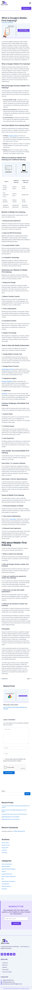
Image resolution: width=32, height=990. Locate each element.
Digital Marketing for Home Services (11, 819)
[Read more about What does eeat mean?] (16, 695)
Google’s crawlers (12, 135)
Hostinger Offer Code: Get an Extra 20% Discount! (14, 814)
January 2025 (5, 842)
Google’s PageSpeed (7, 381)
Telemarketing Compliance (8, 881)
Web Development (6, 886)
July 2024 (4, 850)
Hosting (4, 871)
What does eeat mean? (10, 705)
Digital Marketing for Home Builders (10, 816)
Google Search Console (8, 369)
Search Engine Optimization (18, 707)
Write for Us (5, 965)
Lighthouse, (5, 393)
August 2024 (5, 847)
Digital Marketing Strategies (8, 869)
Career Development (7, 864)
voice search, (13, 519)
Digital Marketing (6, 866)
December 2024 (6, 845)
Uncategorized (5, 884)
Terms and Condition (7, 971)
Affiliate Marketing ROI (19, 831)
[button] (30, 3)
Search (3, 791)
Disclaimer (4, 967)
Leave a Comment (7, 707)
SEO (3, 879)
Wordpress (4, 889)
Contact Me (5, 962)
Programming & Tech (7, 874)
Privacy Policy (5, 969)
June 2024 (4, 852)
